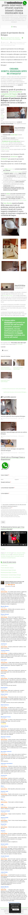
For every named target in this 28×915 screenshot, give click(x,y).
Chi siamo (7, 913)
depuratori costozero (6, 736)
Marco (2, 799)
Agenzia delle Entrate (8, 295)
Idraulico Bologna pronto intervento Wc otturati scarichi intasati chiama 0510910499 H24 (14, 8)
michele (2, 589)
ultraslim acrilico (4, 143)
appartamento (10, 96)
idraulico (8, 193)
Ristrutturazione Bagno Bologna (8, 570)
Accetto (15, 909)
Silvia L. (2, 786)
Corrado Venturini (5, 856)
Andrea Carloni (4, 694)
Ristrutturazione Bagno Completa (9, 572)
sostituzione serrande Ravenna (8, 557)
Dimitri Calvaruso (5, 704)
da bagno (8, 169)
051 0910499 (19, 344)
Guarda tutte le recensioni (14, 902)
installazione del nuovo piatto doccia (11, 141)
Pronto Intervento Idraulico (7, 567)
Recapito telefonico (6, 482)
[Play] (2, 544)
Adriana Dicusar (4, 726)
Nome (2, 479)
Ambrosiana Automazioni (7, 763)
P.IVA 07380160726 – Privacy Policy (16, 913)
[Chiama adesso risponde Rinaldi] (25, 3)
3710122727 (15, 73)
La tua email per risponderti (8, 487)
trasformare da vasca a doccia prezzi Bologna (15, 392)
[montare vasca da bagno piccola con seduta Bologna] (8, 422)
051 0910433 (8, 553)
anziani (20, 200)
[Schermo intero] (25, 544)
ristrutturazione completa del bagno (11, 93)
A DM (2, 804)
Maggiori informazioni (15, 907)
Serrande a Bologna (5, 556)
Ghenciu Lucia (4, 667)
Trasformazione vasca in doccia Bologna (10, 39)
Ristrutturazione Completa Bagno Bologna (11, 575)
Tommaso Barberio (5, 650)
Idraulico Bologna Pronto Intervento (11, 37)
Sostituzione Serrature (17, 554)
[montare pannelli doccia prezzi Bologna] (8, 399)
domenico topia (4, 791)
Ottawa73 (3, 830)
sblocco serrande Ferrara (17, 556)
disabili (24, 200)
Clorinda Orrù (4, 775)
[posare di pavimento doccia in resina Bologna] (6, 362)
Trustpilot (3, 549)
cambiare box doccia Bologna (17, 42)
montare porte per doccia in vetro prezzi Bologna (13, 388)
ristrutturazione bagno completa (10, 43)
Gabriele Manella (5, 886)
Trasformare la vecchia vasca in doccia (12, 171)
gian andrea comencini (6, 751)
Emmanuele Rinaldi (5, 811)
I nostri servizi (4, 565)
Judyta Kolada (4, 872)
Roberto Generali (5, 614)
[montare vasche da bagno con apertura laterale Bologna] (8, 440)
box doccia (7, 203)
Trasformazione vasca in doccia (9, 45)
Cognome (17, 479)
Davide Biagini (4, 687)
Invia (3, 522)
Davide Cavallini (4, 844)
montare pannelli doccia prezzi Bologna (13, 416)
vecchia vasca (14, 134)
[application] (14, 538)
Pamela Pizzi (4, 824)
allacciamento (5, 149)
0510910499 (15, 71)
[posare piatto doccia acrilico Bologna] (6, 375)
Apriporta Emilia (4, 817)
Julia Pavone (4, 644)
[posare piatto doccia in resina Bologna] (18, 362)
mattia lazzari (4, 659)
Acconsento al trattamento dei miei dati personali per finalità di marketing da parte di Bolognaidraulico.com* (13, 506)
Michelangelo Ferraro (6, 716)
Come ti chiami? (5, 475)
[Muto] (23, 544)
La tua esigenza (5, 493)
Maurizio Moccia (4, 606)
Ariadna (2, 675)
